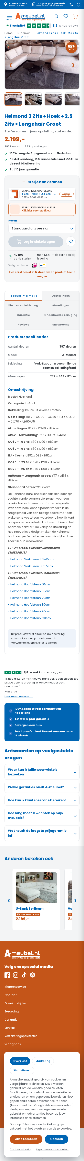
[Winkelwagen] (75, 16)
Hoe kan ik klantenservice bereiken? (37, 800)
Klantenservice (15, 987)
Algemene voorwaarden (52, 1149)
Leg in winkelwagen (39, 241)
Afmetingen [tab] (60, 305)
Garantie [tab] (23, 315)
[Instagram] (15, 975)
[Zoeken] (56, 16)
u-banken (24, 33)
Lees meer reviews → (18, 696)
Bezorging (11, 1011)
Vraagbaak (12, 1044)
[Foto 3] (53, 99)
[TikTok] (24, 975)
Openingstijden (15, 1003)
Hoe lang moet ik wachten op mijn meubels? (35, 815)
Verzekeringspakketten (21, 1036)
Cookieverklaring (21, 1149)
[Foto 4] (73, 99)
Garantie (10, 1020)
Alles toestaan (26, 1139)
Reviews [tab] (23, 325)
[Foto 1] (13, 99)
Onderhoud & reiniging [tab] (60, 315)
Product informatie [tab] (23, 296)
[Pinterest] (32, 975)
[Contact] (71, 4)
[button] (42, 64)
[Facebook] (7, 975)
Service (9, 1028)
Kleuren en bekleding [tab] (23, 305)
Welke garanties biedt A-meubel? (36, 787)
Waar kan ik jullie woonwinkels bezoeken (32, 771)
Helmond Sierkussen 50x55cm (31, 566)
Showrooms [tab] (60, 325)
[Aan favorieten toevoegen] (71, 241)
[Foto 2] (33, 99)
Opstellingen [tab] (61, 296)
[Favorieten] (65, 16)
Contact (10, 995)
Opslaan (56, 1139)
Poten (12, 220)
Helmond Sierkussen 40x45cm (32, 559)
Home (8, 33)
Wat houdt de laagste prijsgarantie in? (37, 833)
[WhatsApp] (78, 4)
